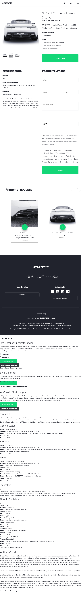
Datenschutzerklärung (7, 368)
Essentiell (5, 354)
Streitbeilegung (59, 323)
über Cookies (63, 349)
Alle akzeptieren (7, 361)
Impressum (51, 326)
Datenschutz (22, 323)
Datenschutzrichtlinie (34, 585)
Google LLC (10, 507)
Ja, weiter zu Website (7, 382)
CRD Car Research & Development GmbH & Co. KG (22, 431)
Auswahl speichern (9, 365)
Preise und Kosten (34, 323)
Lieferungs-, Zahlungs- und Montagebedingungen (29, 326)
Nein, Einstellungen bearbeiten (14, 387)
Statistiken (5, 357)
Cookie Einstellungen (64, 326)
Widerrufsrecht (47, 323)
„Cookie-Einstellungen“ (54, 583)
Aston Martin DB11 (53, 20)
